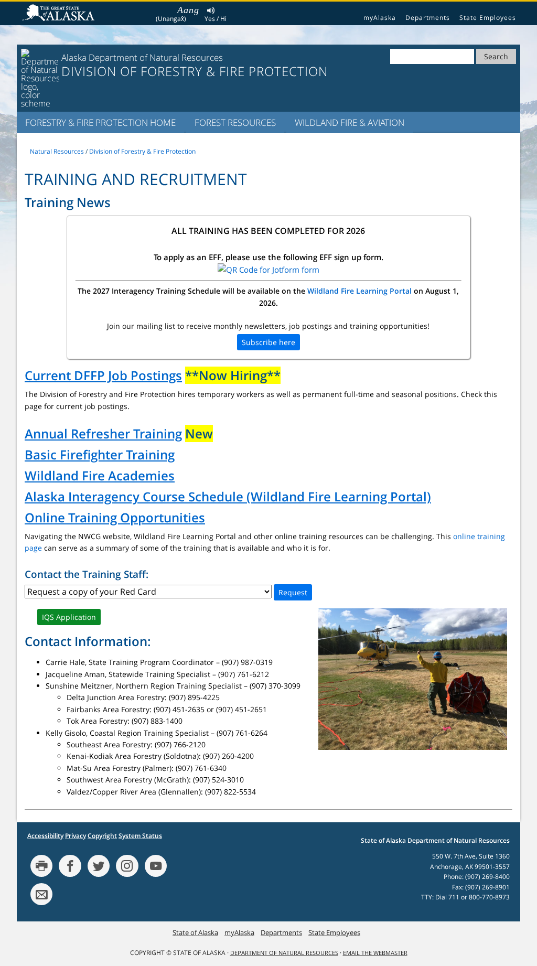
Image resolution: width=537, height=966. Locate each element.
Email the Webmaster (375, 953)
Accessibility (45, 835)
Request (292, 592)
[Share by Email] (41, 894)
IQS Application (69, 617)
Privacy (75, 835)
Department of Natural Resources (284, 953)
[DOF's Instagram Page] (127, 866)
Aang (188, 10)
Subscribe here (268, 342)
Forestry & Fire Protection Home (100, 122)
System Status (140, 835)
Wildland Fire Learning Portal (359, 291)
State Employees (487, 17)
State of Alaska (60, 13)
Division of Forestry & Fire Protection (142, 151)
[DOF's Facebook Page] (70, 866)
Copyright (102, 835)
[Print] (41, 866)
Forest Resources (235, 122)
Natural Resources (57, 151)
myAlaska (379, 17)
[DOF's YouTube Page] (156, 866)
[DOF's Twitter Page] (99, 866)
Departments (427, 17)
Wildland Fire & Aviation (349, 122)
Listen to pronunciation (211, 12)
